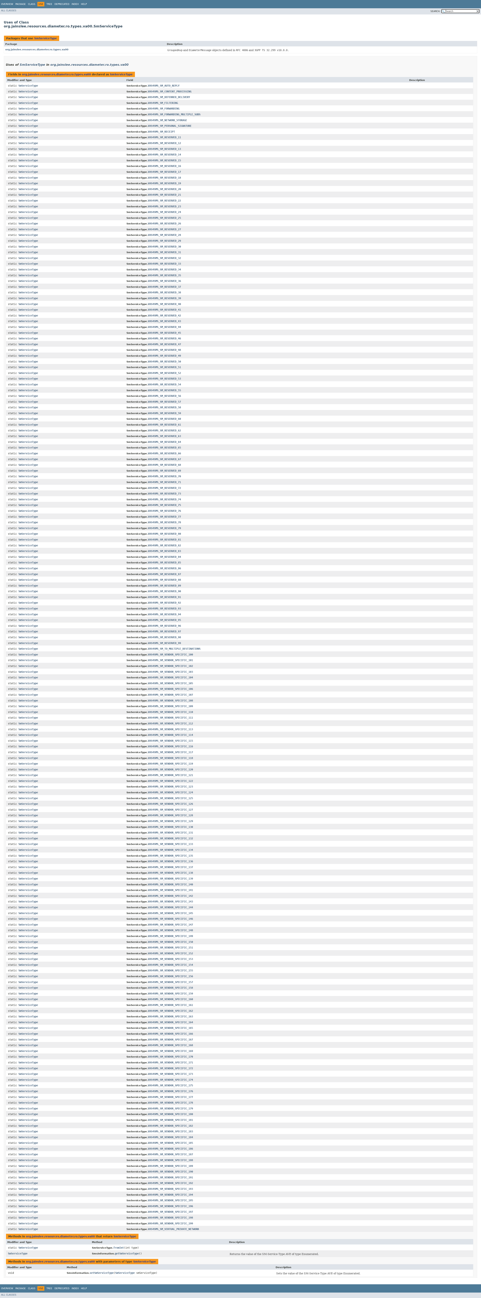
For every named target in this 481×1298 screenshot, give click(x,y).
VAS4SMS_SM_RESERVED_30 (164, 246)
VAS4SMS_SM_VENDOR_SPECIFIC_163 (170, 1016)
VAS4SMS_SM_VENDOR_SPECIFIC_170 (170, 1056)
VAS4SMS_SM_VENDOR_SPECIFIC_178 (170, 1102)
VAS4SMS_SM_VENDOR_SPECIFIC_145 (170, 913)
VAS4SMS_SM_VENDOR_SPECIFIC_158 (170, 987)
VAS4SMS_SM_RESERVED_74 (164, 499)
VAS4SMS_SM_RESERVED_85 (164, 562)
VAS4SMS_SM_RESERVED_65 (164, 447)
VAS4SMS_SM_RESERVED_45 (164, 332)
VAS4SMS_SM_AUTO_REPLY (163, 85)
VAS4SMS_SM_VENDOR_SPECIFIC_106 (170, 688)
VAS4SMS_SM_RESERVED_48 (164, 349)
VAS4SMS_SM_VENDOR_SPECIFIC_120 (170, 769)
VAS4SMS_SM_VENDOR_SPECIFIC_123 (170, 786)
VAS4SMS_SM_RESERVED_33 (164, 263)
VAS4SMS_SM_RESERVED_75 (164, 505)
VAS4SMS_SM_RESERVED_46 (164, 338)
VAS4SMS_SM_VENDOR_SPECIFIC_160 (170, 999)
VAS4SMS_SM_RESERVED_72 (164, 487)
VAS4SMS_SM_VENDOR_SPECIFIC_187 (170, 1154)
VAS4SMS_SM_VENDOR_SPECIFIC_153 (170, 958)
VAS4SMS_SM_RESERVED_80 (164, 533)
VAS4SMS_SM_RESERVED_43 (164, 321)
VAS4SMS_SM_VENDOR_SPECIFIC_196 (170, 1206)
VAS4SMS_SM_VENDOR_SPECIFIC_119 (170, 763)
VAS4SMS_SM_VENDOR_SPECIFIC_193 (170, 1188)
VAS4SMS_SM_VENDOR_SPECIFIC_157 (170, 982)
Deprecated (61, 4)
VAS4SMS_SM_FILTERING (163, 102)
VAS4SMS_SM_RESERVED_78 (164, 522)
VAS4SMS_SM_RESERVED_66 (164, 453)
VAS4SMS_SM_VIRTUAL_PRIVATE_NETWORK (173, 1229)
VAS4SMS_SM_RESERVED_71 (164, 482)
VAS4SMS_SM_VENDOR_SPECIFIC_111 (170, 717)
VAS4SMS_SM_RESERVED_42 (164, 315)
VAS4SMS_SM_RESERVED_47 (164, 344)
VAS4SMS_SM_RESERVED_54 (164, 384)
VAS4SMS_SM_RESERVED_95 (164, 619)
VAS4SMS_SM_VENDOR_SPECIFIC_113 (170, 729)
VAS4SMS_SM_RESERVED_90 (164, 591)
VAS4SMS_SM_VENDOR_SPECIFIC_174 (170, 1079)
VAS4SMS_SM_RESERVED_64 (164, 441)
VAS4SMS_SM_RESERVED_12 (164, 143)
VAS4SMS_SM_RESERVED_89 (164, 585)
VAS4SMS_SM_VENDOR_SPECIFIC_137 (170, 867)
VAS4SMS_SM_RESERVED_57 (164, 401)
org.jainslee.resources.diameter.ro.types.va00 (36, 49)
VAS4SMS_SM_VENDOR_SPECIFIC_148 (170, 930)
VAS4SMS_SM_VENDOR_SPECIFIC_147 (170, 924)
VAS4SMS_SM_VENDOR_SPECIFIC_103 (170, 671)
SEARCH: (435, 11)
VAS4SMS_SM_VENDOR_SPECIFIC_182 (170, 1125)
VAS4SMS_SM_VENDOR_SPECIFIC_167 (170, 1039)
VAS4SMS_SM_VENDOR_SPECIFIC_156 (170, 976)
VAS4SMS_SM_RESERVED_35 (164, 275)
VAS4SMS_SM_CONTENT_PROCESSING (169, 91)
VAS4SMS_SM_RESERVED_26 (164, 223)
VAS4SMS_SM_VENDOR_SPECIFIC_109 (170, 706)
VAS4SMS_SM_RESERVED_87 (164, 574)
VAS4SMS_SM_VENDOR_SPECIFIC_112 (170, 723)
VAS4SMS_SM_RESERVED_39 (164, 298)
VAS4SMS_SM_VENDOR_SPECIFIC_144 (170, 907)
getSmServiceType (127, 1253)
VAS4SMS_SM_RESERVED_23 (164, 206)
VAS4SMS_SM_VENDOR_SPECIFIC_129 (170, 821)
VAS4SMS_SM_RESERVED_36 (164, 280)
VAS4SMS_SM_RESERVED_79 (164, 528)
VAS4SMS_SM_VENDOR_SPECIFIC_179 (170, 1108)
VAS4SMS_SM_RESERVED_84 (164, 556)
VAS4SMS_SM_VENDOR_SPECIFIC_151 (170, 947)
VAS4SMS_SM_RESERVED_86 (164, 568)
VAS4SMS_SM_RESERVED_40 (164, 304)
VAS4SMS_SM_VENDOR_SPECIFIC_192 (170, 1183)
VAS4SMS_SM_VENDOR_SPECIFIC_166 (170, 1033)
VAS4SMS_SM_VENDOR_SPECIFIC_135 (170, 855)
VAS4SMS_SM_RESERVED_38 (164, 292)
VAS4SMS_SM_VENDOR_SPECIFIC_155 (170, 970)
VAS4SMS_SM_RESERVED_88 (164, 579)
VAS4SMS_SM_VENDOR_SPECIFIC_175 (170, 1085)
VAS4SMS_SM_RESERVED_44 (164, 326)
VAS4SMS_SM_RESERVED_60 (164, 418)
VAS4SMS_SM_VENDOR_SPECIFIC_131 (170, 832)
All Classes (8, 10)
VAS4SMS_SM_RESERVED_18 (164, 177)
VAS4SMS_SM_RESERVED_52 (164, 373)
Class (31, 4)
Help (84, 4)
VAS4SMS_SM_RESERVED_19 (164, 183)
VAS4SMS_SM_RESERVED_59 (164, 413)
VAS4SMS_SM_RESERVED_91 (164, 597)
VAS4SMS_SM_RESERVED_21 (164, 194)
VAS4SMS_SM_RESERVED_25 (164, 217)
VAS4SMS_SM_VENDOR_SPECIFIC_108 (170, 700)
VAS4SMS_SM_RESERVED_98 (164, 637)
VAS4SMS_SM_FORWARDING (163, 108)
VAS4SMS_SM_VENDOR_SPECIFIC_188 (170, 1160)
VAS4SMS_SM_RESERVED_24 (164, 212)
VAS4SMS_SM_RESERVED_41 (164, 309)
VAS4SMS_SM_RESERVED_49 (164, 355)
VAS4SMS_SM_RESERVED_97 (164, 631)
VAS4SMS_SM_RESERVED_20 (164, 189)
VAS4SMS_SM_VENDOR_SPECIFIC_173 (170, 1073)
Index (75, 4)
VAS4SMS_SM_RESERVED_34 (164, 269)
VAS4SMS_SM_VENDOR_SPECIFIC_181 (170, 1119)
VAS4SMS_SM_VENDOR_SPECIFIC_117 (170, 752)
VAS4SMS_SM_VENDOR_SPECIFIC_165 (170, 1027)
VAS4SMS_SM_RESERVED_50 (164, 361)
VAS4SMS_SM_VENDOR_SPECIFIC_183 (170, 1131)
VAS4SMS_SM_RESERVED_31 (164, 252)
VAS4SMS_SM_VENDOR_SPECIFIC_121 (170, 775)
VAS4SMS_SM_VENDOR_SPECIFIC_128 (170, 815)
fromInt (118, 1247)
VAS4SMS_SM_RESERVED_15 (164, 160)
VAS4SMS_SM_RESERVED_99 (164, 643)
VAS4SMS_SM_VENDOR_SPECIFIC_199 (170, 1223)
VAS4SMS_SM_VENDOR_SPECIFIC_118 (170, 758)
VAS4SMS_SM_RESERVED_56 (164, 395)
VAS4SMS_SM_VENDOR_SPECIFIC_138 (170, 872)
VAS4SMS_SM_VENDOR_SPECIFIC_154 (170, 964)
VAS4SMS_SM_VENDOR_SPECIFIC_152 (170, 953)
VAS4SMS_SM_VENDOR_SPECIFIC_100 (170, 654)
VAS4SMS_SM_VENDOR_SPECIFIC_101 (170, 660)
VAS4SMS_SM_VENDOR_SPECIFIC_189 (170, 1165)
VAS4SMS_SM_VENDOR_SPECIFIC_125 (170, 798)
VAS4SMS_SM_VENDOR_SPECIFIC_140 (170, 884)
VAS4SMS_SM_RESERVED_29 (164, 240)
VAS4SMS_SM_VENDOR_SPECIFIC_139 (170, 878)
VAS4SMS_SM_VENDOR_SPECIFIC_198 (170, 1217)
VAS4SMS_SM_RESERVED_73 (164, 493)
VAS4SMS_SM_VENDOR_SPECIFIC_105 (170, 683)
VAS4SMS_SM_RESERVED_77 (164, 516)
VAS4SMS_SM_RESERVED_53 (164, 378)
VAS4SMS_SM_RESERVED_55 (164, 390)
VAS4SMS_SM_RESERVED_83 (164, 551)
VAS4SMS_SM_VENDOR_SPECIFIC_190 (170, 1171)
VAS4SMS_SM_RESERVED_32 (164, 258)
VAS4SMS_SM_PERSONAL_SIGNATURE (169, 125)
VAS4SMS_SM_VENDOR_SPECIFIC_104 (170, 677)
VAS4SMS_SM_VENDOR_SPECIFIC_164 (170, 1022)
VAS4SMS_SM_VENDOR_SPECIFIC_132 (170, 838)
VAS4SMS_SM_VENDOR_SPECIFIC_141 (170, 890)
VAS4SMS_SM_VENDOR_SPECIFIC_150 (170, 941)
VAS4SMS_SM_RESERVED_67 (164, 459)
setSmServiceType (102, 1272)
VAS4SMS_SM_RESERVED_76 (164, 510)
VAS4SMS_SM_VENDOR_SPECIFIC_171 (170, 1062)
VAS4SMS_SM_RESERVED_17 (164, 171)
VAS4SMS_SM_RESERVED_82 (164, 545)
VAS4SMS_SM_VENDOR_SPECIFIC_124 (170, 792)
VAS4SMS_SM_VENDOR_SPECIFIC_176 (170, 1091)
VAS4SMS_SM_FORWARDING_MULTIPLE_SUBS (174, 114)
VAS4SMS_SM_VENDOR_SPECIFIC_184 (170, 1137)
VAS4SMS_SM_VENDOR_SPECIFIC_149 (170, 936)
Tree (49, 4)
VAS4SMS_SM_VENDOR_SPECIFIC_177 (170, 1097)
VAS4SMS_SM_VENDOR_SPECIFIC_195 (170, 1200)
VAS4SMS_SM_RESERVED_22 (164, 200)
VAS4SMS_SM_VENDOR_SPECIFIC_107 (170, 694)
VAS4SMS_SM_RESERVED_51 (164, 367)
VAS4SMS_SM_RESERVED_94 (164, 614)
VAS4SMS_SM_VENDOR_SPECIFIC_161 (170, 1005)
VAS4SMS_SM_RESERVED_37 (164, 286)
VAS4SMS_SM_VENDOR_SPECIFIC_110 (170, 712)
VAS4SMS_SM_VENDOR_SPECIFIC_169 (170, 1051)
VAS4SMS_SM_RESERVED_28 (164, 234)
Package (20, 4)
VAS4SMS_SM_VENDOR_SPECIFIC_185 (170, 1142)
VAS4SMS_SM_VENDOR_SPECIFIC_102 (170, 665)
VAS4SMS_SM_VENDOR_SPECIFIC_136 (170, 861)
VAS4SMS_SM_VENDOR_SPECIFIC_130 (170, 826)
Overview (7, 4)
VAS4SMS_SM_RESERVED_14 (164, 154)
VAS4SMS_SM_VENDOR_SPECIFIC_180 (170, 1114)
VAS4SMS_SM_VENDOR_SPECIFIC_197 (170, 1211)
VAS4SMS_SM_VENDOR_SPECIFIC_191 (170, 1177)
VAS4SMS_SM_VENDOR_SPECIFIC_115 (170, 740)
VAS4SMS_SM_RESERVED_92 (164, 602)
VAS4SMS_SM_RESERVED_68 (164, 464)
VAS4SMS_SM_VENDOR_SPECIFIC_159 (170, 993)
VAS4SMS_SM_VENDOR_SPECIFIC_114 (170, 734)
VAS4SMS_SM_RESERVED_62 (164, 430)
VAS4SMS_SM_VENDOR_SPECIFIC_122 (170, 780)
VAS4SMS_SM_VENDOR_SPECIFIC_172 (170, 1068)
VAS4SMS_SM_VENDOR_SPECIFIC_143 (170, 901)
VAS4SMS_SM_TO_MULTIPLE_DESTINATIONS (174, 648)
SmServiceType (45, 38)
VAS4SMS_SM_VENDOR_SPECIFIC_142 (170, 895)
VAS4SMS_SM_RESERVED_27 (164, 229)
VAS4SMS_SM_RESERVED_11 (164, 137)
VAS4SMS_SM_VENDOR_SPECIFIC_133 (170, 844)
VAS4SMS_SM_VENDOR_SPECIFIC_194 (170, 1194)
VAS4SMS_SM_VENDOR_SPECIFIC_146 (170, 918)
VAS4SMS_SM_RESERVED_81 (164, 539)
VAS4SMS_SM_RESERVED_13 (164, 148)
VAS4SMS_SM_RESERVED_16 (164, 166)
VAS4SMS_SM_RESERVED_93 (164, 608)
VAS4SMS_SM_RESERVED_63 (164, 436)
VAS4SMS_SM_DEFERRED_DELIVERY (169, 97)
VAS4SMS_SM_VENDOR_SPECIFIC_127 (170, 809)
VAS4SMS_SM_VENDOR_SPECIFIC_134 (170, 849)
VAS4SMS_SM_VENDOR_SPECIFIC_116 (170, 746)
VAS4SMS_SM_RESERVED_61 (164, 424)
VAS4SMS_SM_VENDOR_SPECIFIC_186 (170, 1148)
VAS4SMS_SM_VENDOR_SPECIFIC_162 (170, 1010)
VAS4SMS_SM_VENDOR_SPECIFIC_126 (170, 803)
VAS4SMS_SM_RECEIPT (161, 131)
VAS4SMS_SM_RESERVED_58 (164, 407)
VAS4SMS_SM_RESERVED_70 (164, 476)
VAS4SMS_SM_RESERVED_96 (164, 625)
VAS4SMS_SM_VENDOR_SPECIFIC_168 (170, 1045)
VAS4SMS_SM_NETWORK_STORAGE (167, 120)
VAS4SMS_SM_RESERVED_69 (164, 470)
